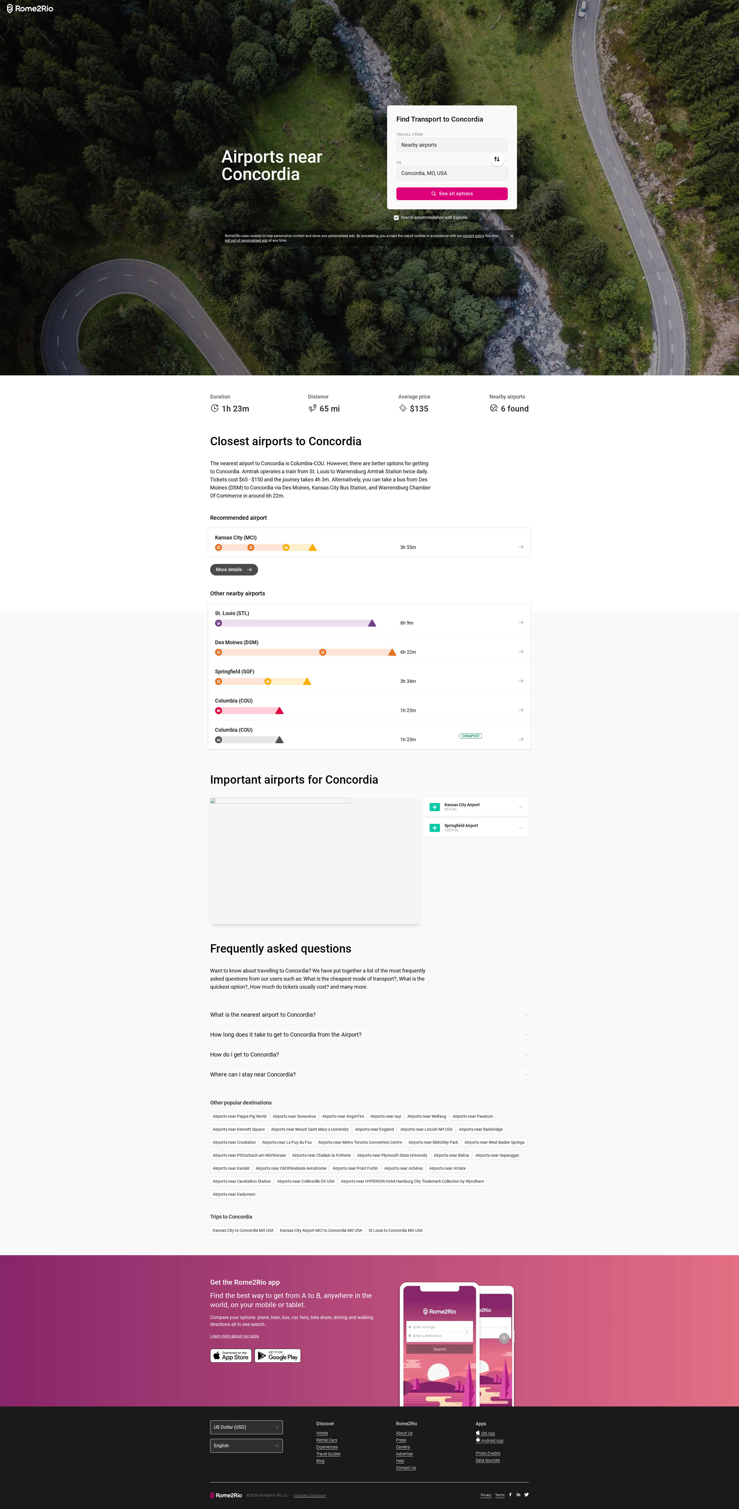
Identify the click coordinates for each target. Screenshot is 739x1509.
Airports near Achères (403, 1168)
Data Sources (488, 1460)
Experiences (327, 1447)
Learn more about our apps (234, 1336)
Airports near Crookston (234, 1142)
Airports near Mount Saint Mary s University (310, 1129)
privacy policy (473, 236)
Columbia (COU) (234, 701)
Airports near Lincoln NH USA (426, 1129)
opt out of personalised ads (246, 241)
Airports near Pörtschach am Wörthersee (249, 1155)
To (398, 163)
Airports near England (374, 1129)
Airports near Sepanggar (497, 1155)
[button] (452, 193)
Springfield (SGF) (234, 671)
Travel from (409, 135)
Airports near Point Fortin (355, 1168)
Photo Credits (488, 1453)
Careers (403, 1447)
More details (229, 569)
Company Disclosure (310, 1495)
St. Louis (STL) (232, 613)
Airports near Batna (451, 1155)
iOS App (487, 1433)
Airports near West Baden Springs (494, 1142)
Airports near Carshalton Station (242, 1181)
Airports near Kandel (231, 1168)
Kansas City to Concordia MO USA (243, 1230)
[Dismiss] (512, 236)
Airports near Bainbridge (481, 1129)
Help (400, 1460)
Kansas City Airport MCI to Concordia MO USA (321, 1230)
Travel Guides (328, 1454)
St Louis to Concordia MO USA (396, 1230)
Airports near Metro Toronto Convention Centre (360, 1142)
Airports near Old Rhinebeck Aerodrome (291, 1168)
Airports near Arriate (447, 1168)
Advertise (404, 1454)
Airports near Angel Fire (343, 1116)
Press (401, 1440)
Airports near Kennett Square (239, 1129)
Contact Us (406, 1467)
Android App (491, 1440)
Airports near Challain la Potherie (321, 1155)
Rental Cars (326, 1440)
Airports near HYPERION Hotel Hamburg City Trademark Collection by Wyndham (412, 1181)
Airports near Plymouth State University (392, 1155)
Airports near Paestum (473, 1116)
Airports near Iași (385, 1116)
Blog (320, 1460)
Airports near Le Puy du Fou (287, 1142)
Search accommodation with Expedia (434, 217)
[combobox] (452, 145)
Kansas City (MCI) (236, 537)
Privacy (486, 1495)
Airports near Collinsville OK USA (306, 1181)
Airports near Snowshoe (294, 1116)
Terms (500, 1495)
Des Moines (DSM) (236, 642)
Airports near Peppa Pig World (239, 1116)
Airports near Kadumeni (234, 1194)
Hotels (322, 1433)
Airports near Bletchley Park (433, 1142)
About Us (404, 1433)
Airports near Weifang (426, 1116)
